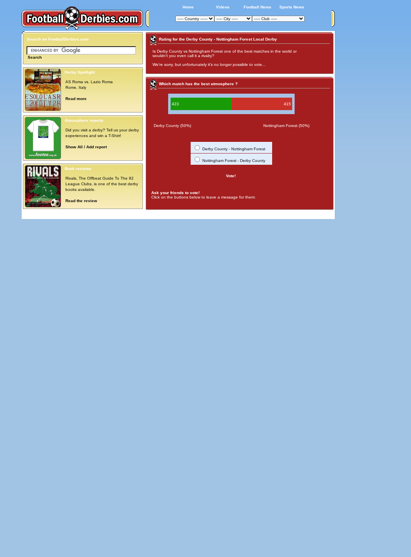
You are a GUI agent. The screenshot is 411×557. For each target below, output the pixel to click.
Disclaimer (277, 214)
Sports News (291, 7)
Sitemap (299, 214)
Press (256, 214)
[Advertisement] (365, 151)
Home (188, 7)
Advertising (235, 214)
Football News (257, 7)
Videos (223, 7)
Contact (320, 214)
